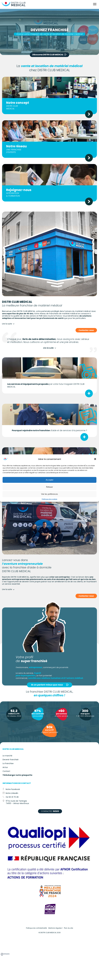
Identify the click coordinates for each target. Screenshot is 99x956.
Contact (6, 771)
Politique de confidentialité (36, 928)
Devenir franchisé (10, 759)
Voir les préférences (49, 494)
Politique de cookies (49, 499)
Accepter (49, 480)
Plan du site (68, 928)
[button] (95, 459)
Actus (5, 767)
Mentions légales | (55, 928)
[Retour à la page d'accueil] (13, 6)
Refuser (49, 487)
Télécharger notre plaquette (17, 775)
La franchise (8, 763)
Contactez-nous (86, 330)
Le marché (7, 755)
